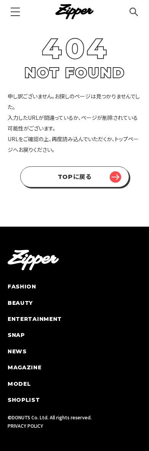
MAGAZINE (25, 367)
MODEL (19, 383)
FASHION (22, 286)
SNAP (16, 335)
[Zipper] (74, 11)
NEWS (17, 351)
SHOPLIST (24, 399)
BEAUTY (20, 303)
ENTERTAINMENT (35, 319)
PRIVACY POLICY (25, 426)
